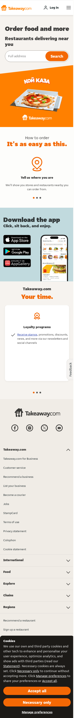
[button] (16, 7)
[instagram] (29, 431)
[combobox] (24, 56)
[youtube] (59, 431)
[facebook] (15, 431)
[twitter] (44, 431)
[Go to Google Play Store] (17, 251)
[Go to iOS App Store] (17, 239)
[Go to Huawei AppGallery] (17, 263)
